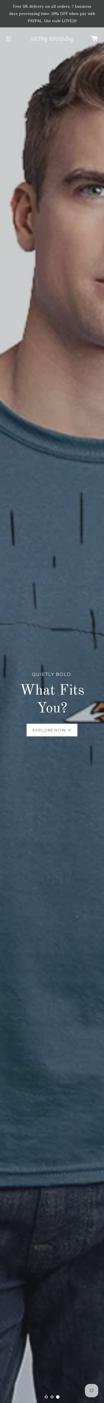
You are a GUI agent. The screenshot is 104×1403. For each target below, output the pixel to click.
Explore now (50, 730)
